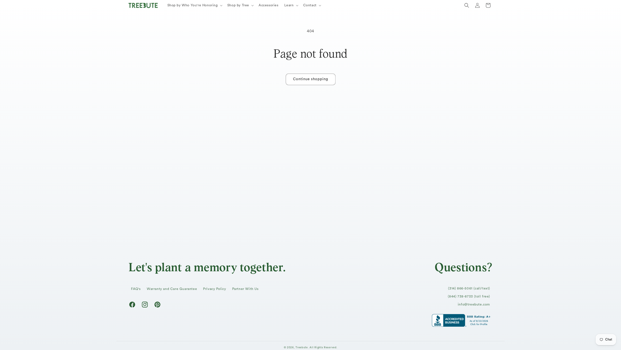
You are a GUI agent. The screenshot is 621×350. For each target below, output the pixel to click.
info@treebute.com (474, 304)
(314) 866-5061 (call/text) (469, 288)
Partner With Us (245, 289)
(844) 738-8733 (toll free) (469, 296)
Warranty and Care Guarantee (172, 289)
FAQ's (136, 289)
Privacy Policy (214, 289)
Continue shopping (310, 79)
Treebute (301, 347)
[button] (194, 5)
